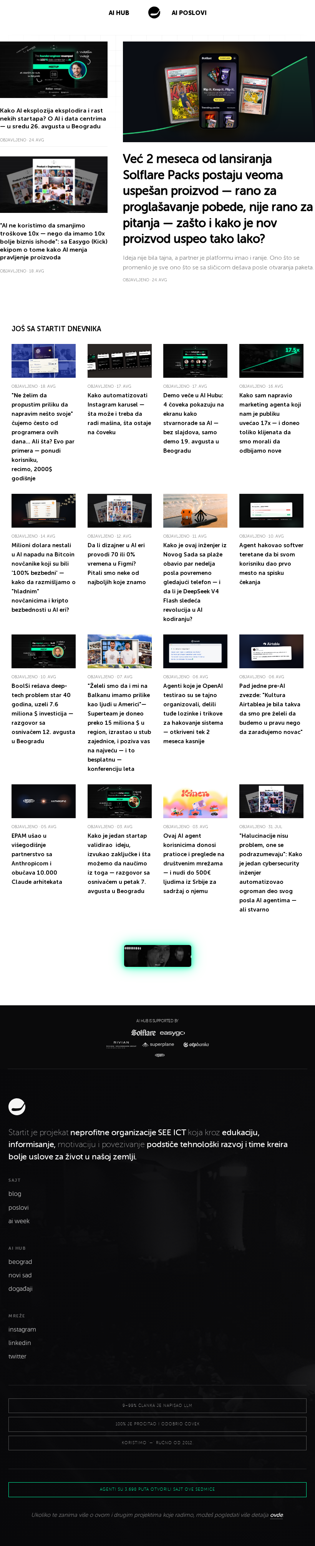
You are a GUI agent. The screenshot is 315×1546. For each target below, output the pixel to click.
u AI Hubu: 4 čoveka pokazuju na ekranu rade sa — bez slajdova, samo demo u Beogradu (193, 423)
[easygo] (171, 1032)
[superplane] (160, 1044)
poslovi (18, 1207)
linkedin (19, 1343)
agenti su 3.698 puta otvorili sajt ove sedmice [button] (157, 1489)
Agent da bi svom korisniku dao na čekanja (271, 564)
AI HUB (119, 13)
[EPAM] (158, 1056)
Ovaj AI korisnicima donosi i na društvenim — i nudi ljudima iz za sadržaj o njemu (193, 863)
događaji (20, 1288)
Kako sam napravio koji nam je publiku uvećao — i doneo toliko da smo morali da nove (270, 423)
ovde (276, 1515)
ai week (19, 1221)
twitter (17, 1356)
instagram (22, 1329)
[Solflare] (143, 1032)
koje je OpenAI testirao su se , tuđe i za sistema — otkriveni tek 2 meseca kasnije (193, 713)
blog (14, 1194)
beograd (20, 1262)
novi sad (20, 1275)
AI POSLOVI (189, 13)
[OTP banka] (194, 1044)
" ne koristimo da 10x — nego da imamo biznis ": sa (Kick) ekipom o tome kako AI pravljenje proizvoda (54, 241)
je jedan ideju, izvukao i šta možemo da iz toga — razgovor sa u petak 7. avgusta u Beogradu (119, 863)
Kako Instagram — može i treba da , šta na (119, 414)
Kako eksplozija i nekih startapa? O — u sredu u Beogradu (53, 118)
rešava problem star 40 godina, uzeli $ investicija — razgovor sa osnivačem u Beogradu (43, 713)
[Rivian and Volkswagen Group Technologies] (123, 1044)
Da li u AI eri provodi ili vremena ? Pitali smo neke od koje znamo (117, 564)
